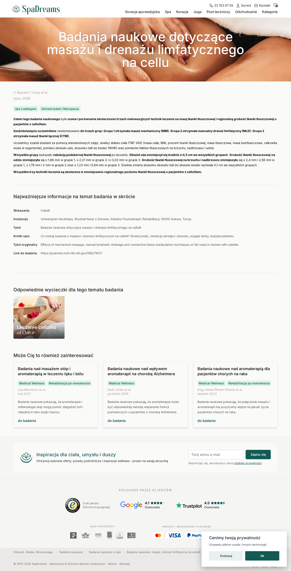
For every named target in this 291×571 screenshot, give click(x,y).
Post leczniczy (218, 12)
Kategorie (270, 12)
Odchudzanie (246, 12)
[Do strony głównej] (37, 8)
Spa (168, 12)
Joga (197, 12)
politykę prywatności (248, 463)
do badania (27, 420)
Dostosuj (226, 556)
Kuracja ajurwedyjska (142, 12)
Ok (262, 556)
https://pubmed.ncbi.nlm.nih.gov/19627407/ (71, 253)
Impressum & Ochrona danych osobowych (77, 563)
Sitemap (124, 563)
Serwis (112, 563)
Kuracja (182, 12)
